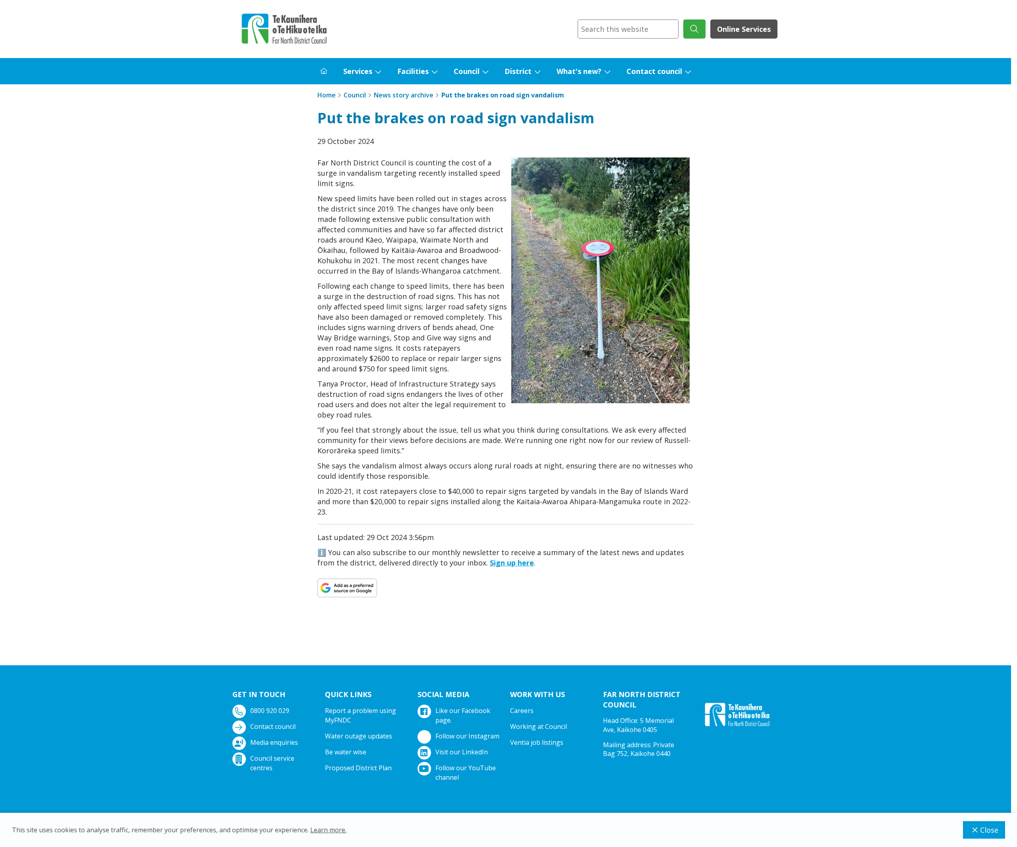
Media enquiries (274, 742)
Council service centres (272, 763)
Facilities (413, 71)
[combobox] (628, 29)
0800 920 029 (269, 710)
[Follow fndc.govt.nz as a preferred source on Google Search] (347, 588)
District (518, 71)
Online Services (744, 29)
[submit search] (694, 29)
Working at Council (538, 726)
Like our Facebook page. (462, 715)
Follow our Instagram (467, 736)
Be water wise (345, 752)
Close (989, 830)
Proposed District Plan (358, 767)
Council (466, 71)
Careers (522, 710)
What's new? (579, 71)
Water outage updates (358, 736)
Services (357, 71)
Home (326, 95)
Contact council (654, 71)
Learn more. (328, 830)
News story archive (403, 95)
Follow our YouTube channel (465, 772)
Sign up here (512, 562)
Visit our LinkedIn (461, 752)
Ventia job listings (536, 742)
